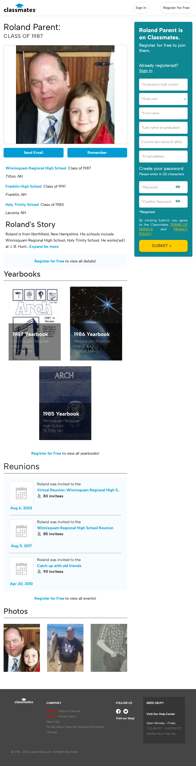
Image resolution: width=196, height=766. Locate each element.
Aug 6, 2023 (21, 508)
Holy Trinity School (22, 204)
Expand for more (44, 246)
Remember (97, 152)
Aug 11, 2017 (21, 546)
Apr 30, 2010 (21, 583)
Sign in (145, 70)
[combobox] (163, 85)
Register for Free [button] (49, 261)
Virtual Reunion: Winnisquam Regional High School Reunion (90, 490)
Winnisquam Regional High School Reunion (75, 528)
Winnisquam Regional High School (35, 168)
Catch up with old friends (59, 565)
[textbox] (163, 84)
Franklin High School (23, 186)
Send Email (33, 152)
